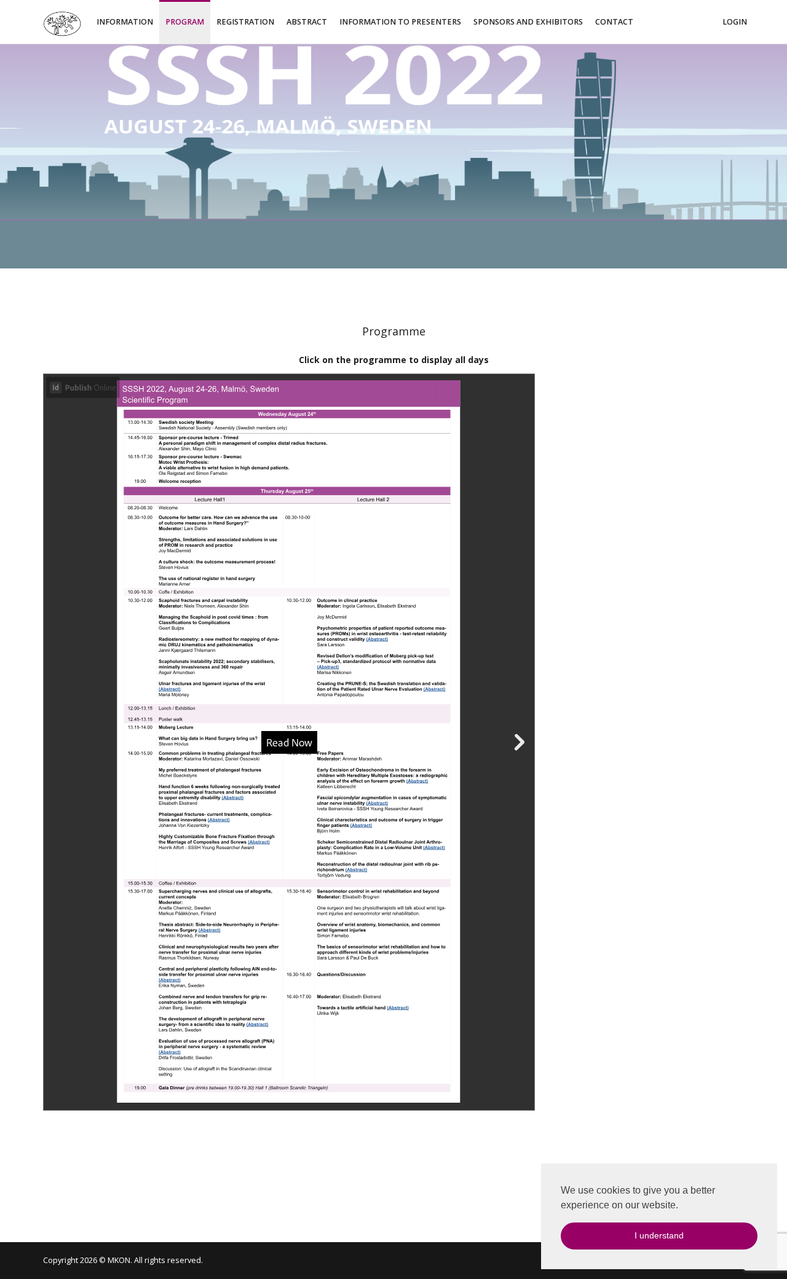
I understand (659, 1235)
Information (125, 22)
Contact (614, 22)
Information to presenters (400, 22)
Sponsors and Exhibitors (528, 22)
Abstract (307, 22)
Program (184, 22)
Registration (245, 22)
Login (734, 22)
